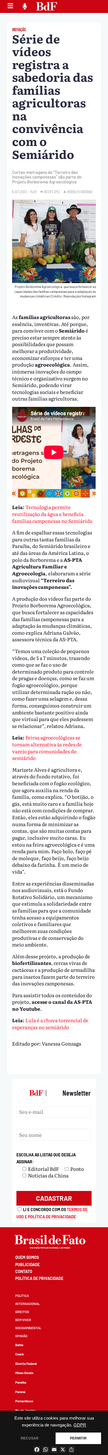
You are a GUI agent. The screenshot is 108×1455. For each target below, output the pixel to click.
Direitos (22, 1312)
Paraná (20, 1392)
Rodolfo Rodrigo (79, 191)
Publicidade (27, 1264)
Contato (23, 1271)
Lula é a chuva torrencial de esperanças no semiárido (50, 1023)
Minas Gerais (24, 1373)
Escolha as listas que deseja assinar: (46, 1158)
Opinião (21, 1336)
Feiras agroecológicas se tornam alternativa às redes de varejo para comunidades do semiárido (47, 747)
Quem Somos (27, 1257)
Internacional (27, 1304)
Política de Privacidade (39, 1278)
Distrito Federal (26, 1363)
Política (22, 1295)
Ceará (19, 1354)
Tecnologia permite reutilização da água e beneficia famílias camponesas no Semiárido (52, 513)
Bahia (19, 1345)
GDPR (79, 1425)
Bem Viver (23, 1320)
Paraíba (20, 1382)
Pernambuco (24, 1401)
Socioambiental (28, 1328)
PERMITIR (78, 1438)
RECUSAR (30, 1438)
